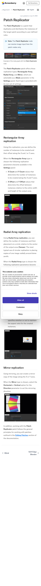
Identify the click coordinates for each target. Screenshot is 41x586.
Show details (32, 293)
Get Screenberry (33, 3)
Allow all (20, 300)
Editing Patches (21, 435)
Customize (20, 307)
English (32, 10)
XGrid (6, 453)
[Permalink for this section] (17, 141)
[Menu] (38, 9)
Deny (20, 314)
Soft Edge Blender (33, 453)
